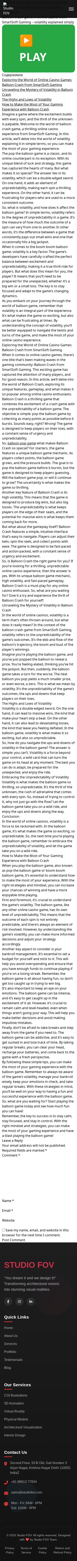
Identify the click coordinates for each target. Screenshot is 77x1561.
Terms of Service (26, 1550)
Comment (11, 1155)
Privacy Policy (9, 1550)
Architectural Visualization (23, 1427)
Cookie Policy (42, 1550)
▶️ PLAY (33, 48)
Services (10, 1344)
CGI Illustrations (15, 1395)
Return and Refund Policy (62, 1550)
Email (7, 1210)
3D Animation (14, 1403)
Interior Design (14, 1435)
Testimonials (13, 1360)
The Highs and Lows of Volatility (27, 99)
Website (8, 1220)
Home (8, 1328)
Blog (7, 1367)
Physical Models (16, 1419)
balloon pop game (22, 443)
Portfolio (10, 1352)
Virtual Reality (14, 1411)
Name (8, 1200)
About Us (11, 1336)
